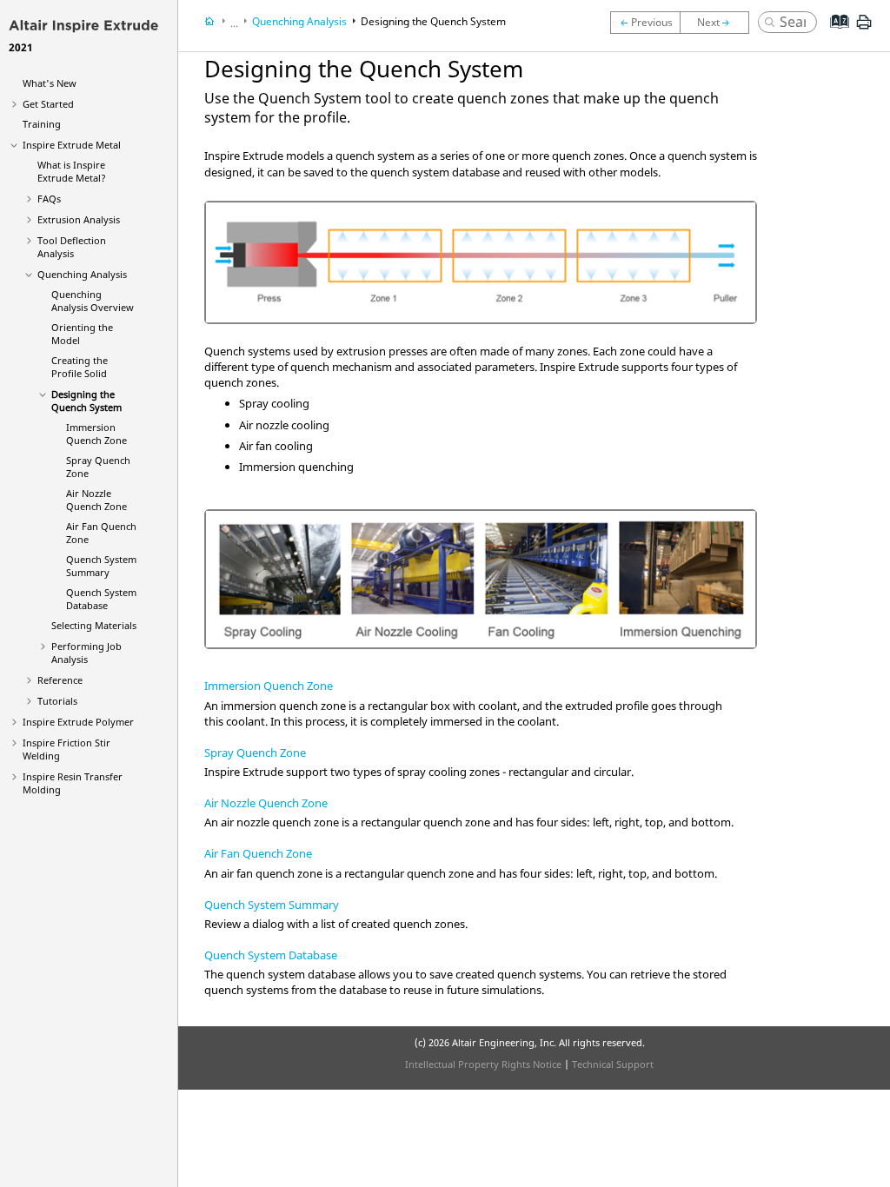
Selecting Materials (93, 625)
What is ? (71, 171)
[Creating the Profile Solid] (645, 22)
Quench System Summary (101, 566)
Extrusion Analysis (78, 219)
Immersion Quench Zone (96, 434)
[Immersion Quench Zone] (719, 22)
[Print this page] (863, 28)
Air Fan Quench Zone (258, 853)
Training (42, 123)
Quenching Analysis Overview (92, 301)
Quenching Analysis (82, 274)
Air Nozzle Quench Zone (96, 500)
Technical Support (613, 1064)
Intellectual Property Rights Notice (483, 1064)
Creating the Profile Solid (79, 367)
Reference (60, 679)
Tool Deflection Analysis (71, 247)
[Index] (834, 35)
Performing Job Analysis (86, 653)
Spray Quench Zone (255, 752)
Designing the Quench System (86, 401)
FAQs (49, 198)
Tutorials (57, 700)
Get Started (48, 103)
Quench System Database (101, 599)
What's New (49, 83)
